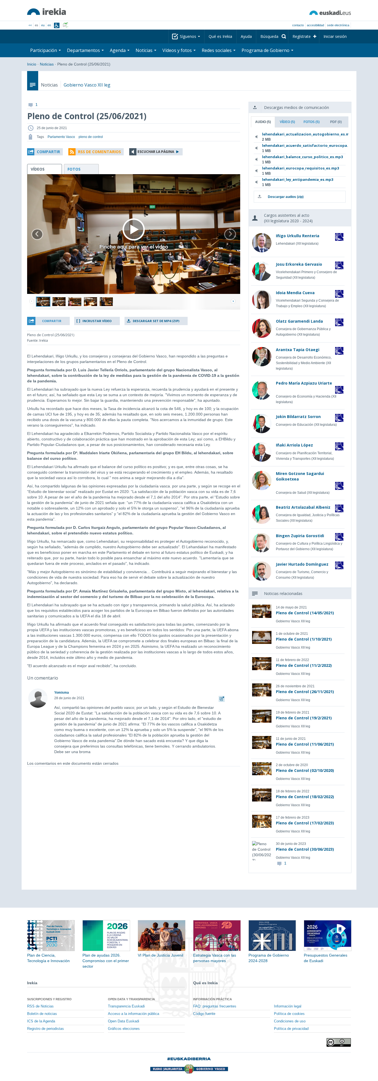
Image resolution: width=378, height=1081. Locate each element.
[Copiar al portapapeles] (222, 698)
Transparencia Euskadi (126, 1006)
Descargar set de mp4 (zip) (156, 321)
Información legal (287, 1006)
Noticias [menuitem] (145, 50)
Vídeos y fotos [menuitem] (177, 50)
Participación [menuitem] (44, 50)
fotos (74, 169)
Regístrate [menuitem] (301, 36)
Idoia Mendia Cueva (295, 292)
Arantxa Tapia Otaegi (297, 349)
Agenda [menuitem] (118, 50)
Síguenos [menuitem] (188, 36)
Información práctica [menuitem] (212, 999)
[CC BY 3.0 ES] (339, 1042)
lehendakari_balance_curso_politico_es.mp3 (298, 156)
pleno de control (91, 137)
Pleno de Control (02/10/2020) (305, 770)
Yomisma (61, 692)
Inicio (31, 64)
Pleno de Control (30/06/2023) (305, 849)
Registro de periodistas (45, 1029)
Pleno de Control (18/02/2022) (305, 796)
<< (30, 25)
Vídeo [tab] (287, 122)
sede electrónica (338, 25)
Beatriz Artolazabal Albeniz (303, 507)
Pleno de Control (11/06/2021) (305, 744)
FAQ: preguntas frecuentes (214, 1006)
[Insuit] (56, 25)
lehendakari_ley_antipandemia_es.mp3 (297, 179)
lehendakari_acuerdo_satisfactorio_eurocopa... (298, 145)
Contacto (298, 25)
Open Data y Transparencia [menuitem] (131, 999)
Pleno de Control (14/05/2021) (305, 612)
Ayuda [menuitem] (246, 36)
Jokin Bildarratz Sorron (298, 416)
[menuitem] (272, 36)
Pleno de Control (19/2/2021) (304, 717)
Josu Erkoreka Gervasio (299, 264)
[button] (45, 151)
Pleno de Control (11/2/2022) (304, 665)
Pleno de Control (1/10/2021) (304, 639)
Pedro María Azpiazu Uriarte (304, 383)
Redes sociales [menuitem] (217, 50)
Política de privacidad (291, 1029)
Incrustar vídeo (97, 321)
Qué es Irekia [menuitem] (220, 36)
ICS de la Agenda (41, 1021)
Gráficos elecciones (124, 1029)
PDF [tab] (336, 122)
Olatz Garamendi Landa (299, 321)
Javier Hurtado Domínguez (302, 564)
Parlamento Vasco (61, 137)
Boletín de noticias (42, 1014)
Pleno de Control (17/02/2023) (305, 823)
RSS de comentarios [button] (99, 151)
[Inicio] (46, 11)
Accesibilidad (315, 25)
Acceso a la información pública (133, 1014)
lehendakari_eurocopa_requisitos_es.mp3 (298, 168)
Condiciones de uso (289, 1021)
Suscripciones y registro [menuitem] (49, 999)
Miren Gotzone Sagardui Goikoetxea (300, 476)
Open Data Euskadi (123, 1021)
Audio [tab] (263, 122)
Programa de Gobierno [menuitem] (266, 50)
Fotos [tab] (312, 122)
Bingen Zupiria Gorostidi (300, 535)
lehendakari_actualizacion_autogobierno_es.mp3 (298, 134)
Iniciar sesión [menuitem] (335, 36)
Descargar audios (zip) (286, 197)
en (49, 25)
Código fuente (204, 1014)
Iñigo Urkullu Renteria (297, 235)
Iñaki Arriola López (294, 445)
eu (43, 25)
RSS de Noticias (40, 1006)
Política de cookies (289, 1014)
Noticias (47, 64)
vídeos (38, 169)
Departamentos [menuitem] (84, 50)
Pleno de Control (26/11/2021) (305, 691)
